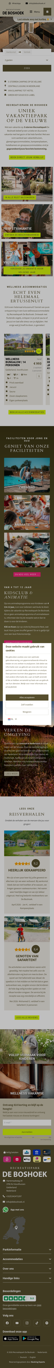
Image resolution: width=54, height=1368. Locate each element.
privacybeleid (11, 687)
